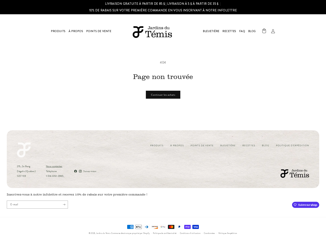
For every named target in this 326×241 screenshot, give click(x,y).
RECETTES (248, 145)
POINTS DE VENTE (202, 145)
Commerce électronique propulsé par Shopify (130, 233)
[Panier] (264, 31)
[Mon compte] (273, 31)
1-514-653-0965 (55, 176)
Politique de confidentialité (165, 233)
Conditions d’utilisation (190, 233)
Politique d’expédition (228, 233)
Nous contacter (54, 166)
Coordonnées (209, 233)
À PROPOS (177, 145)
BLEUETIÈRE (228, 145)
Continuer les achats (163, 95)
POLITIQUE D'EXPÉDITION (292, 145)
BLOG (265, 145)
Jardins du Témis (103, 233)
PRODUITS (157, 145)
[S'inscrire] (64, 205)
